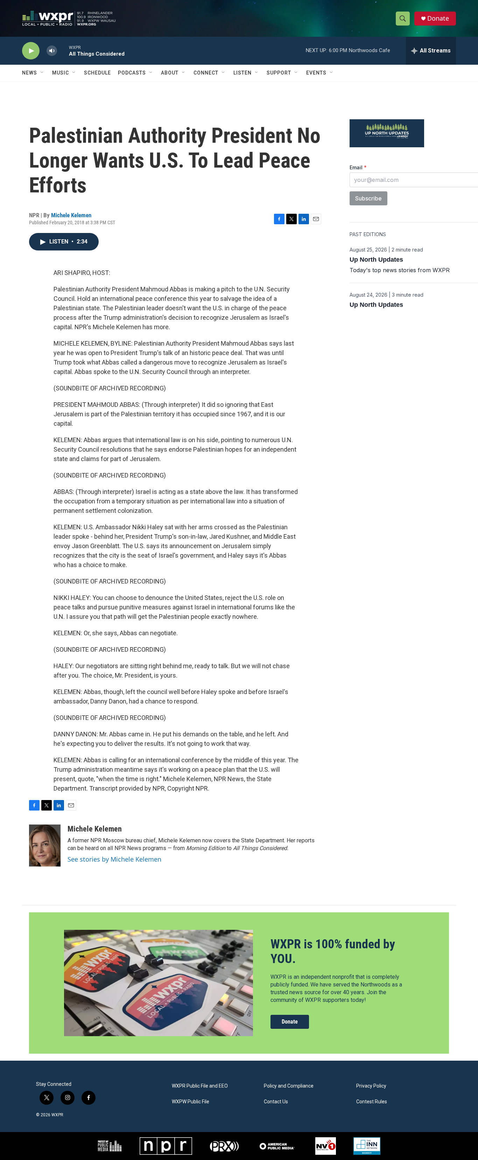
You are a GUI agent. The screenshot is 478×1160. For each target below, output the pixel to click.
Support (279, 73)
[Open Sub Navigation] (42, 73)
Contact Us (276, 1101)
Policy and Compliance (289, 1086)
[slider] (63, 50)
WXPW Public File (190, 1101)
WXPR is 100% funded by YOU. (332, 951)
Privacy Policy (371, 1086)
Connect (206, 73)
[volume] (52, 51)
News (29, 73)
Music (60, 73)
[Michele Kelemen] (45, 846)
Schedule (97, 73)
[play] (30, 51)
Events (316, 73)
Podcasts (132, 73)
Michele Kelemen (71, 215)
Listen (242, 73)
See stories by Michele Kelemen (114, 859)
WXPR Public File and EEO (200, 1086)
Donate (438, 18)
